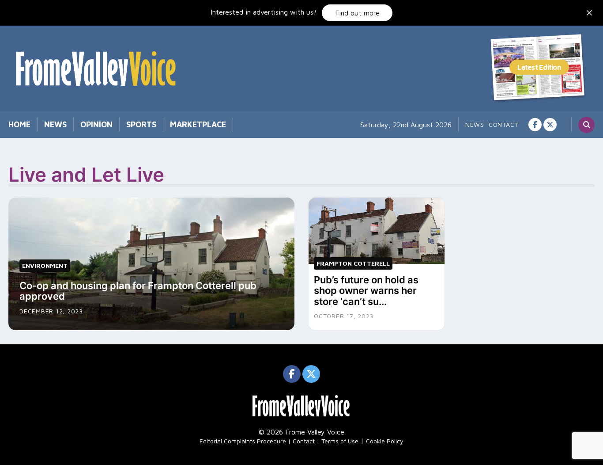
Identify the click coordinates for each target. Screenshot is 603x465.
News (55, 124)
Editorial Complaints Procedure (243, 441)
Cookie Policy (384, 441)
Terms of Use (339, 441)
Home (19, 124)
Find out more (357, 13)
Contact (503, 124)
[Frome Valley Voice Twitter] (550, 124)
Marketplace (198, 124)
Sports (141, 124)
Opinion (96, 124)
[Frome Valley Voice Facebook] (535, 124)
